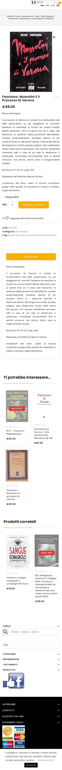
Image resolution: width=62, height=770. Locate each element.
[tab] (31, 256)
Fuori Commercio (24, 16)
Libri (37, 16)
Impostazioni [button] (46, 760)
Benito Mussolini (17, 235)
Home (10, 16)
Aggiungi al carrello (33, 205)
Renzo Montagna (47, 235)
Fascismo (32, 235)
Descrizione (31, 256)
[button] (54, 37)
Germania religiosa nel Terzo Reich (58, 100)
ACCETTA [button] (31, 765)
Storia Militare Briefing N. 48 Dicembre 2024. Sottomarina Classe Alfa (54, 102)
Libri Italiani (47, 16)
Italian (39, 2)
